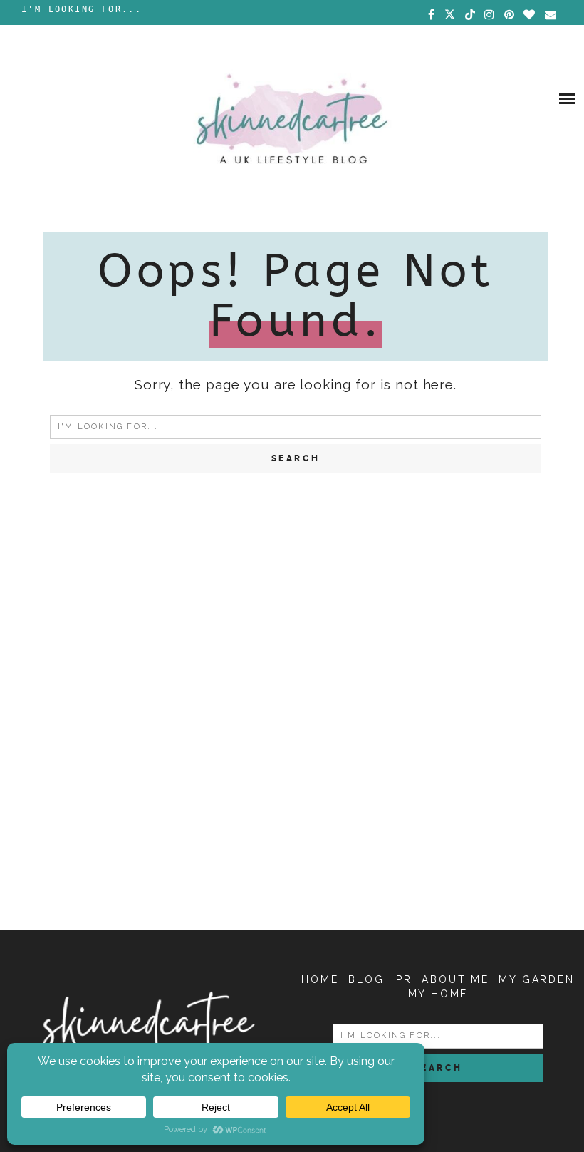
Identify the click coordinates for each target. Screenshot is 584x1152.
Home (319, 979)
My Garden (536, 979)
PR (404, 979)
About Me (455, 979)
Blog (366, 979)
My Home (438, 993)
